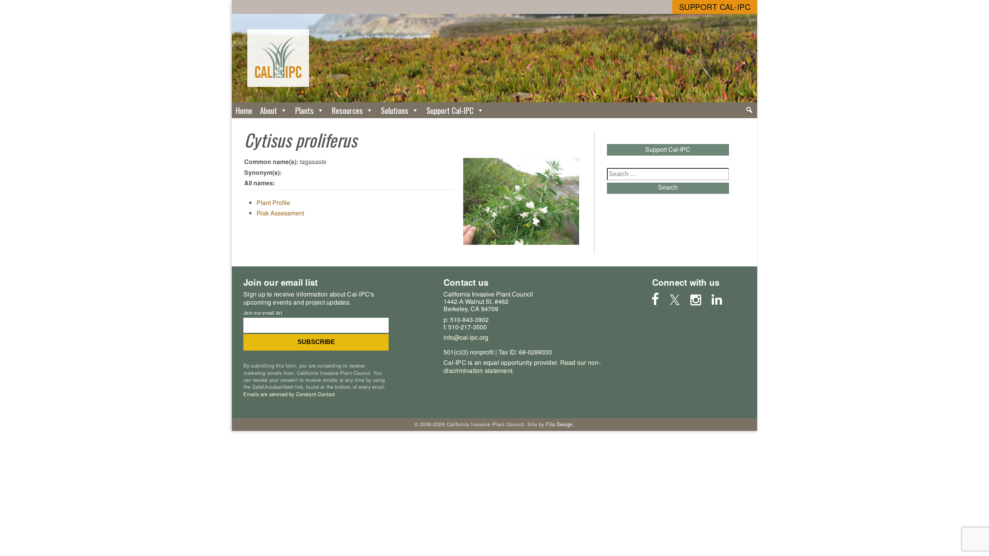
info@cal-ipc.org (466, 337)
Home (244, 110)
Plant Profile (273, 202)
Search (668, 187)
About (268, 110)
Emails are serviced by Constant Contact (289, 394)
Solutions (394, 110)
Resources (347, 110)
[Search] (749, 110)
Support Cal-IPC (715, 6)
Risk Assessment (280, 212)
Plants (304, 110)
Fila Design (559, 424)
